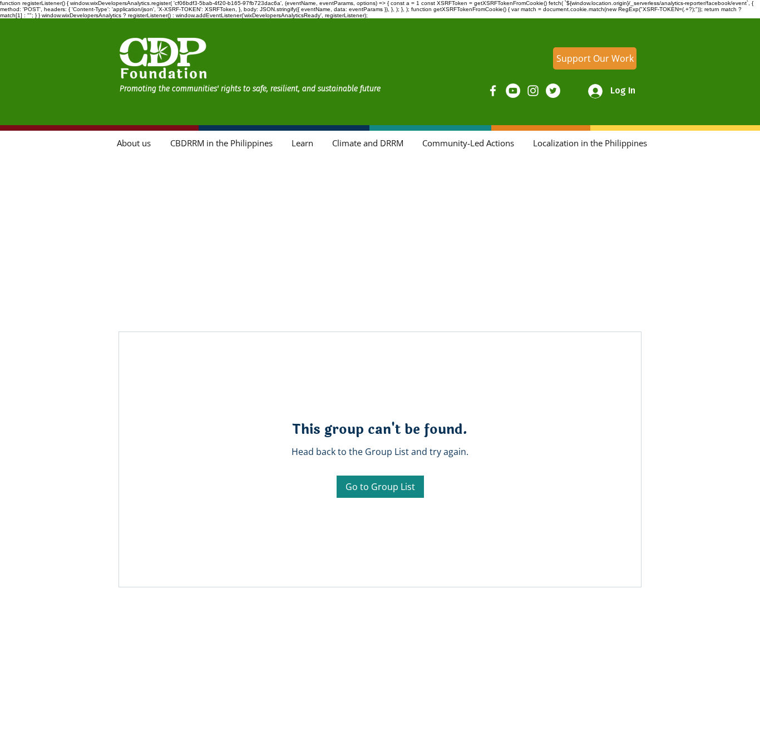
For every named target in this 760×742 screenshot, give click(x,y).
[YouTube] (513, 90)
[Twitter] (553, 90)
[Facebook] (493, 90)
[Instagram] (533, 90)
